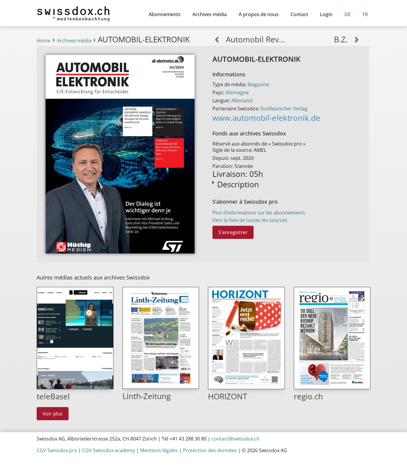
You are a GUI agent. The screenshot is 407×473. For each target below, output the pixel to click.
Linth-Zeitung (146, 396)
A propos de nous (259, 14)
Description (238, 184)
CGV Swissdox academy (108, 450)
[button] (286, 184)
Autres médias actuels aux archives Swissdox (93, 277)
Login (326, 14)
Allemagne (237, 92)
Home (43, 40)
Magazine (258, 84)
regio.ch (308, 396)
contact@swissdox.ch (236, 438)
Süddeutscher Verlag (283, 108)
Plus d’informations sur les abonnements (258, 212)
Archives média (209, 14)
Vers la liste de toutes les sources (249, 220)
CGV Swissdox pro (57, 450)
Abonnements (165, 14)
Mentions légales (159, 450)
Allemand (241, 100)
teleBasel (53, 396)
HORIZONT (227, 396)
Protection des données (210, 450)
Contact (299, 14)
